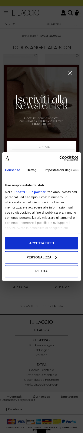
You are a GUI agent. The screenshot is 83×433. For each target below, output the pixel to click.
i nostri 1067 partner (30, 192)
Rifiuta (41, 271)
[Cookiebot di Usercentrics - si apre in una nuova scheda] (59, 158)
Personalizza (39, 257)
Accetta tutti (41, 243)
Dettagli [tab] (32, 170)
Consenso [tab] (12, 170)
